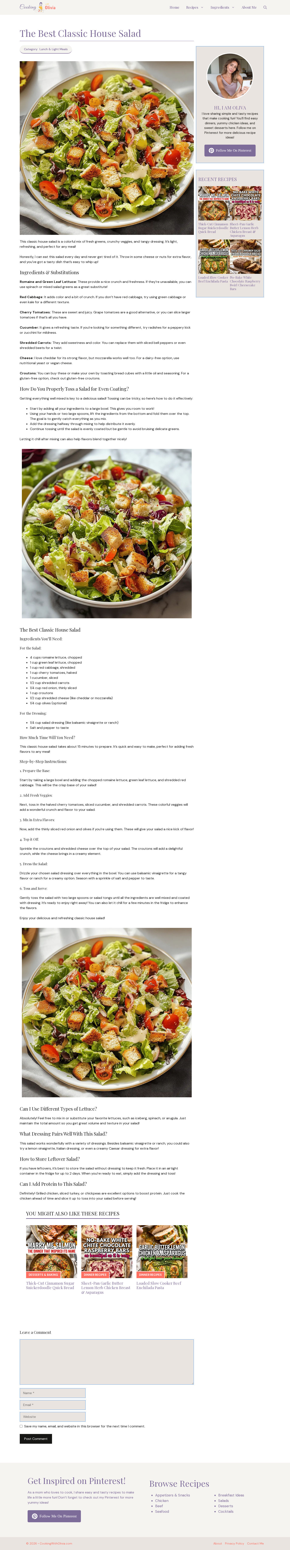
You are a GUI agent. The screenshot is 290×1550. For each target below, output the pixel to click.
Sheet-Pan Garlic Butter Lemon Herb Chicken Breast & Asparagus (105, 1288)
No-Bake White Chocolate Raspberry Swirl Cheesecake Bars (245, 283)
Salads (223, 1500)
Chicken (162, 1500)
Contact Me (255, 1543)
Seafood (162, 1511)
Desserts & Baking (43, 1275)
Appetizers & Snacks (172, 1495)
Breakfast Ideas (231, 1495)
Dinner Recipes (95, 1275)
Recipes (192, 7)
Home (174, 7)
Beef (159, 1506)
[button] (265, 7)
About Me (249, 7)
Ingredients (220, 7)
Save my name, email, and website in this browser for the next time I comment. (84, 1426)
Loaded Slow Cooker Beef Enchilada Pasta (159, 1285)
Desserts (225, 1506)
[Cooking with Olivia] (38, 7)
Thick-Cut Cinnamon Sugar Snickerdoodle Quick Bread (50, 1285)
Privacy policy (234, 1543)
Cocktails (226, 1511)
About (217, 1543)
